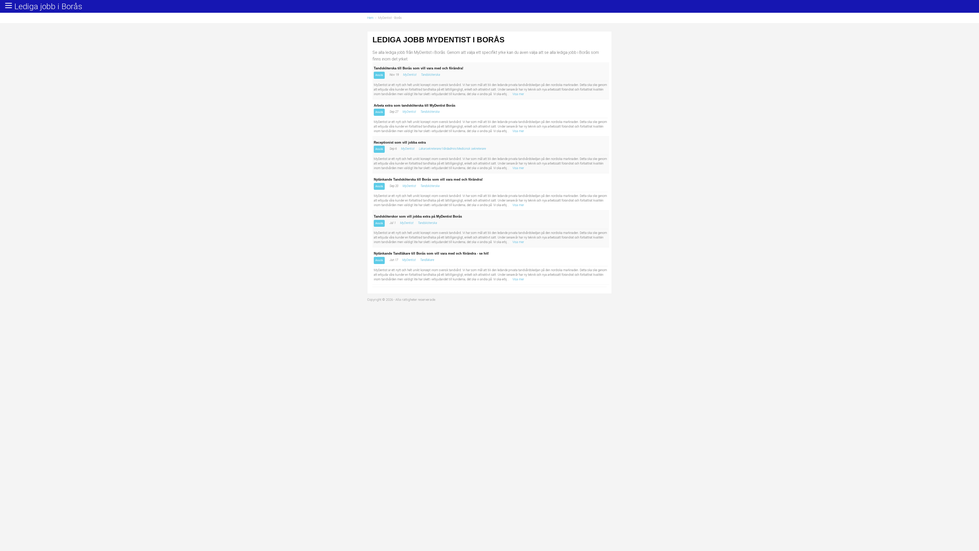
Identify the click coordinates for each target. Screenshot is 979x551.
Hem (370, 18)
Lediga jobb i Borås (48, 6)
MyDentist (410, 75)
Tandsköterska (430, 75)
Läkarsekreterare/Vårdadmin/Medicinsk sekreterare (452, 149)
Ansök (379, 75)
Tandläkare (427, 260)
